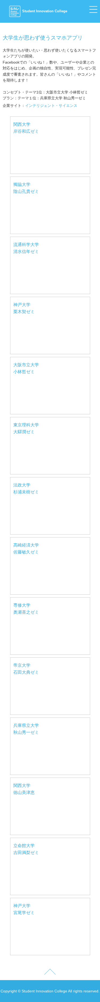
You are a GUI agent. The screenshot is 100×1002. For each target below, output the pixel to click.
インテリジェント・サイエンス (51, 105)
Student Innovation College (44, 11)
